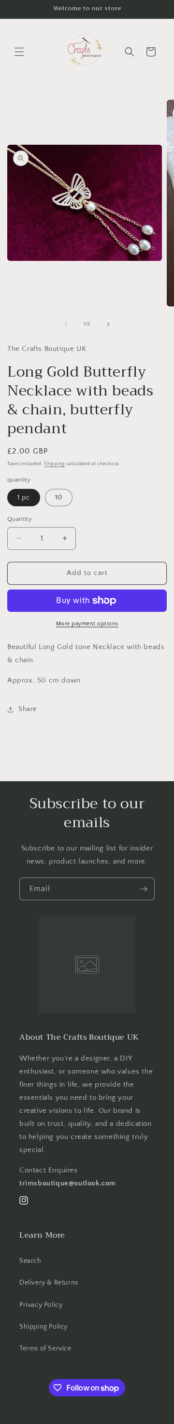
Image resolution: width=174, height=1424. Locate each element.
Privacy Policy (40, 1305)
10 (58, 497)
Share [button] (27, 709)
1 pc (23, 497)
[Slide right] (108, 324)
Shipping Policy (43, 1327)
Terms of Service (45, 1348)
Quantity (19, 518)
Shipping (54, 464)
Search (30, 1261)
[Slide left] (65, 324)
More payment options (87, 624)
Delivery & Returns (48, 1283)
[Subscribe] (143, 889)
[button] (19, 51)
